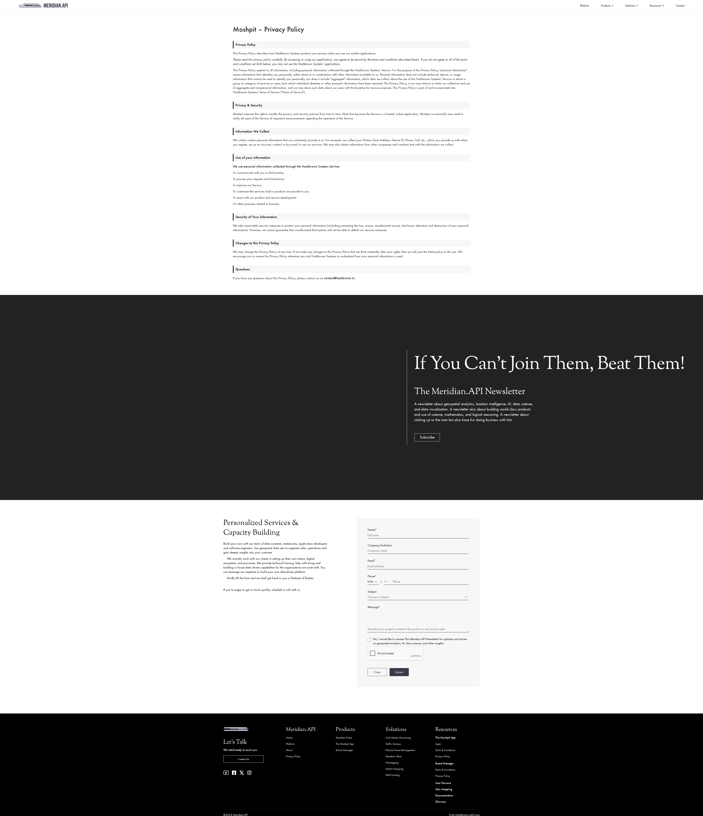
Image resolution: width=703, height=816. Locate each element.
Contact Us (243, 759)
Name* (372, 530)
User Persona (443, 783)
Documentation (444, 795)
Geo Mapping (443, 789)
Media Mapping (394, 768)
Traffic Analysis (393, 744)
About (289, 750)
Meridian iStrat (393, 756)
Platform (584, 5)
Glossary (440, 801)
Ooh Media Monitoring (398, 737)
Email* (371, 561)
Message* (374, 607)
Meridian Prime (344, 737)
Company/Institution (380, 545)
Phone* (372, 576)
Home (289, 737)
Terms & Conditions (445, 750)
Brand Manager (344, 750)
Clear (377, 672)
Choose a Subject (378, 597)
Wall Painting (393, 775)
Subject (372, 592)
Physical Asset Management (400, 750)
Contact (680, 5)
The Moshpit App (345, 744)
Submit (399, 672)
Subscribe (427, 437)
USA (370, 581)
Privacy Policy (293, 756)
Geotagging (392, 762)
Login (438, 744)
